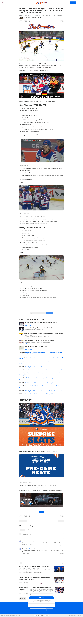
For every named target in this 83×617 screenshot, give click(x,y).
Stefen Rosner (28, 17)
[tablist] (24, 530)
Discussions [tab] (28, 563)
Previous (24, 521)
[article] (41, 570)
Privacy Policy (50, 601)
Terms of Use (47, 600)
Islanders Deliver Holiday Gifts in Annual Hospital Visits (40, 394)
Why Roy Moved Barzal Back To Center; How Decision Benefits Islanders (44, 391)
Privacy (10, 615)
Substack (70, 615)
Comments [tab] (22, 529)
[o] (42, 150)
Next (60, 521)
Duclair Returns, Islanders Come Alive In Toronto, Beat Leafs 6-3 (42, 383)
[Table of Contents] (1, 308)
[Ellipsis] (63, 541)
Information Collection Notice (41, 601)
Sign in (79, 2)
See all (21, 598)
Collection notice (17, 615)
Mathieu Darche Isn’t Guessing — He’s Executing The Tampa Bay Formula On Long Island (34, 567)
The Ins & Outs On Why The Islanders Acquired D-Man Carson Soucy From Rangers (34, 578)
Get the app (46, 615)
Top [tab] (21, 563)
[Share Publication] (68, 2)
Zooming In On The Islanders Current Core (36, 367)
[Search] (65, 2)
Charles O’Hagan (25, 541)
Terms (13, 615)
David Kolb (34, 17)
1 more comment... (23, 556)
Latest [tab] (24, 563)
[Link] (18, 105)
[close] (53, 582)
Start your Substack (39, 615)
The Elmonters (40, 17)
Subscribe (73, 2)
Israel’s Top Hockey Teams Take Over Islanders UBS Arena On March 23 (44, 370)
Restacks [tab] (27, 529)
